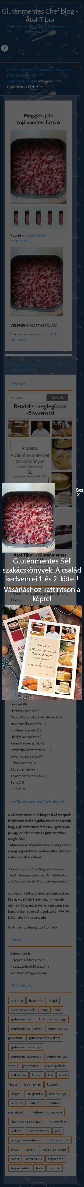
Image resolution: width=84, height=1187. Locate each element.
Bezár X (78, 490)
